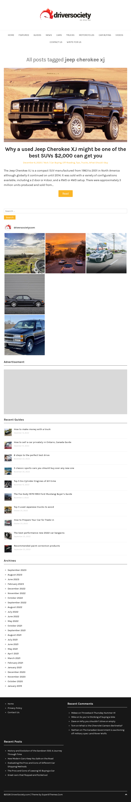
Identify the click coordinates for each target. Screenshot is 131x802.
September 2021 (17, 630)
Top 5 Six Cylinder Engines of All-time (35, 481)
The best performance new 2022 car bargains (39, 532)
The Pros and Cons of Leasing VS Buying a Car (31, 770)
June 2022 (13, 616)
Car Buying (105, 35)
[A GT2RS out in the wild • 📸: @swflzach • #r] (106, 253)
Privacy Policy (15, 708)
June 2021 (13, 644)
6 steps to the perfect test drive (32, 455)
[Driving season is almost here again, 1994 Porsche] (106, 335)
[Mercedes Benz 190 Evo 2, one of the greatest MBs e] (24, 294)
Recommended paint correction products (37, 545)
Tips (78, 162)
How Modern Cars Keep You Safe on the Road (30, 758)
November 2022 (17, 593)
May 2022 (13, 621)
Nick (46, 162)
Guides (37, 35)
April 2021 (13, 653)
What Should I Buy (98, 162)
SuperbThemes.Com (52, 794)
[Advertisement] (65, 391)
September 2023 (17, 570)
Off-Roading (68, 162)
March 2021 (14, 658)
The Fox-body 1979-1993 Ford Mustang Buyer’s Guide (43, 494)
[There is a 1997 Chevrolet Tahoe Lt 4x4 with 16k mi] (24, 335)
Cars (59, 35)
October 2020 (15, 681)
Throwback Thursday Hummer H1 (98, 713)
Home (11, 35)
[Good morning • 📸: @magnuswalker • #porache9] (65, 253)
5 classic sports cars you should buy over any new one (44, 468)
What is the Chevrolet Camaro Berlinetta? (101, 725)
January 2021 (15, 667)
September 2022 (17, 602)
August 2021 (15, 635)
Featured (24, 35)
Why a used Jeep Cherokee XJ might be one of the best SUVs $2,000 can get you (65, 152)
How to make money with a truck (32, 429)
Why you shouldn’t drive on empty (97, 721)
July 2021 (13, 639)
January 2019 (15, 686)
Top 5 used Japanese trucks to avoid (34, 506)
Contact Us (56, 42)
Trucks (70, 35)
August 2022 (15, 607)
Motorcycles (86, 35)
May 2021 (13, 648)
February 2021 (15, 662)
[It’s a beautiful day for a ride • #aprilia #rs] (65, 335)
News (49, 35)
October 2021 (15, 625)
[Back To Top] (126, 794)
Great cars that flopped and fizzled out (28, 775)
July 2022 (13, 611)
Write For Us (74, 42)
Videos (119, 35)
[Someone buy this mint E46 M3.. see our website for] (65, 294)
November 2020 (17, 676)
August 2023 (15, 574)
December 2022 (16, 588)
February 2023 (16, 584)
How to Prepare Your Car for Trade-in (34, 519)
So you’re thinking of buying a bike (97, 717)
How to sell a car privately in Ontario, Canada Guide (42, 442)
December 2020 (16, 672)
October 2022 (15, 597)
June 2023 (13, 579)
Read (65, 193)
